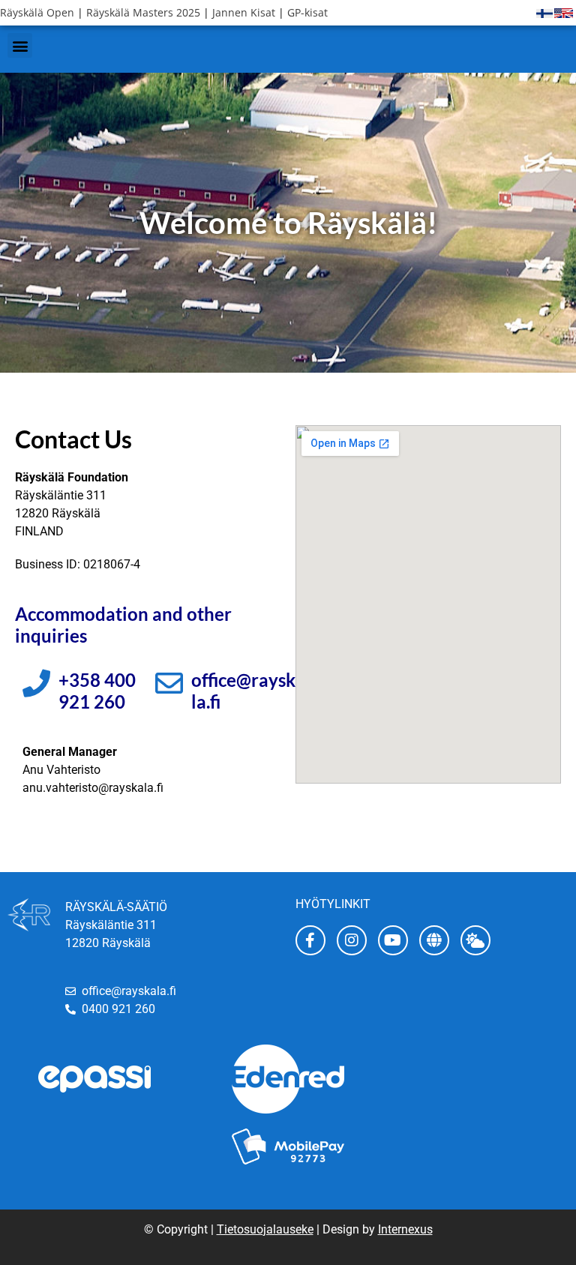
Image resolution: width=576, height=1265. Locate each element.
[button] (20, 45)
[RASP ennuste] (475, 940)
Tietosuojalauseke (265, 1229)
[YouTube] (393, 940)
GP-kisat (307, 12)
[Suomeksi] (544, 13)
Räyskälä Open (37, 12)
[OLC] (434, 940)
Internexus (405, 1229)
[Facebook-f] (311, 940)
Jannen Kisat (243, 12)
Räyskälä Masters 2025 (143, 12)
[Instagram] (352, 940)
